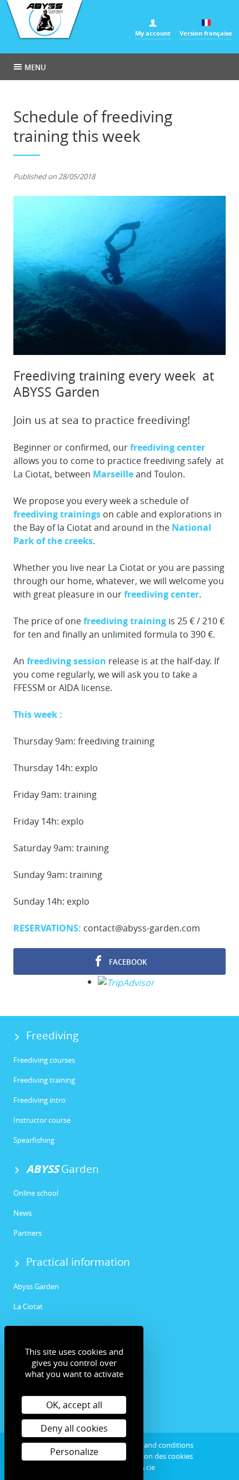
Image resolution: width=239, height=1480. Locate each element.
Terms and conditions (157, 1445)
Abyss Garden (36, 1286)
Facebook (127, 962)
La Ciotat (28, 1306)
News (22, 1213)
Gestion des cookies (160, 1456)
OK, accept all (74, 1405)
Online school (35, 1193)
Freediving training (44, 1080)
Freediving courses (44, 1060)
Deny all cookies (74, 1428)
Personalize (74, 1452)
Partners (27, 1233)
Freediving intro (39, 1100)
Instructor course (42, 1120)
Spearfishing (33, 1140)
